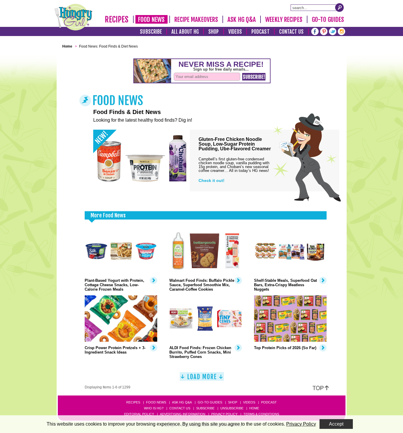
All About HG (185, 32)
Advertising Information (182, 414)
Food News (151, 19)
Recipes (117, 19)
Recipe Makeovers (196, 19)
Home (254, 408)
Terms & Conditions (261, 414)
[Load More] (202, 378)
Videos (235, 32)
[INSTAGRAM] (341, 30)
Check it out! (212, 180)
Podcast (260, 32)
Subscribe (151, 32)
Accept (336, 424)
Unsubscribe (231, 408)
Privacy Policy (224, 414)
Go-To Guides (328, 19)
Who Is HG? (153, 408)
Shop (213, 32)
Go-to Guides (210, 402)
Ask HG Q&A (241, 19)
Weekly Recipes (283, 19)
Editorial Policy (139, 414)
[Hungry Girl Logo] (73, 17)
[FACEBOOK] (315, 30)
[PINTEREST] (323, 30)
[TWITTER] (332, 30)
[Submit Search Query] (339, 7)
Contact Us (291, 32)
